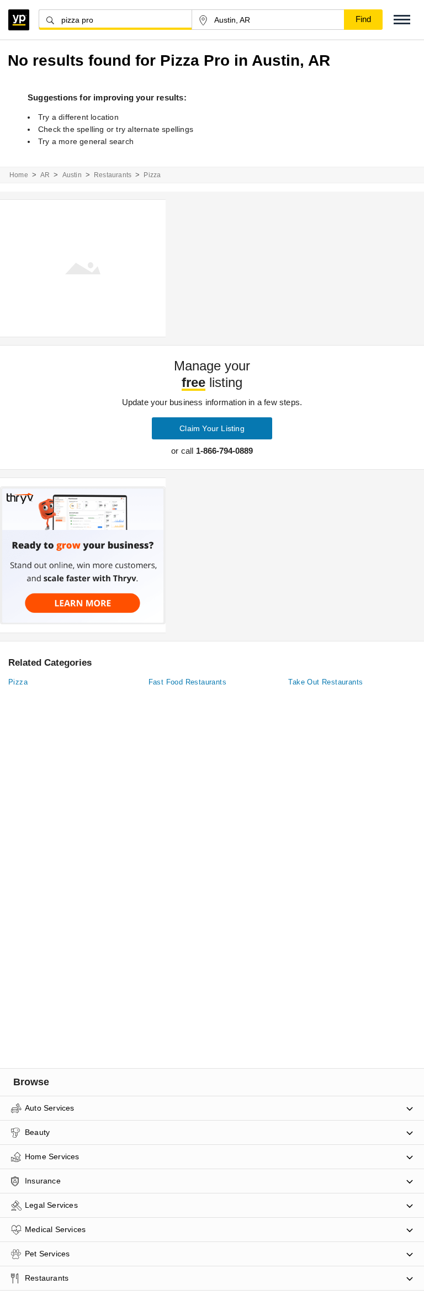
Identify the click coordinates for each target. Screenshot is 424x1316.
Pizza (18, 682)
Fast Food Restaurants (187, 682)
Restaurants (112, 175)
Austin (72, 175)
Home (18, 175)
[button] (402, 19)
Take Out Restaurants (325, 682)
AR (45, 175)
